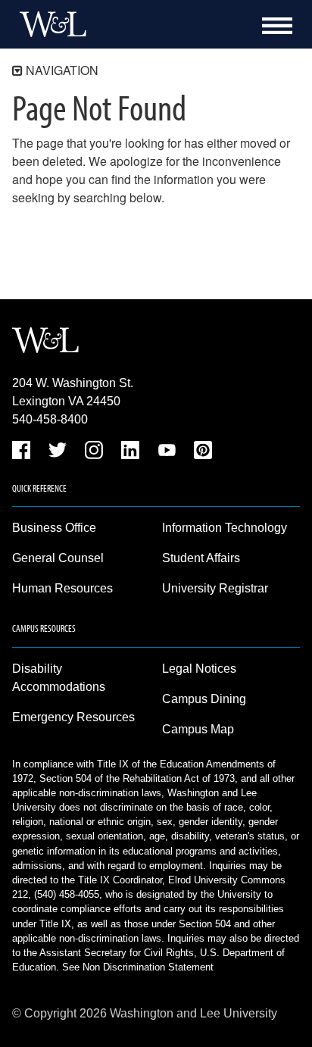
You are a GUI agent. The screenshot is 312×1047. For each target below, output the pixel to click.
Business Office (54, 527)
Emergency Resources (73, 717)
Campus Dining (204, 698)
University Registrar (215, 588)
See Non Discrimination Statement (138, 967)
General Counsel (58, 558)
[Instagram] (94, 452)
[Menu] (277, 26)
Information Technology (224, 527)
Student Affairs (201, 558)
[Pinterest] (203, 452)
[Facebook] (21, 452)
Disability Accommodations (58, 677)
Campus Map (198, 729)
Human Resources (62, 588)
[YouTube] (167, 452)
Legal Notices (199, 668)
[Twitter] (57, 452)
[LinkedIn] (130, 452)
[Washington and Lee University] (49, 24)
